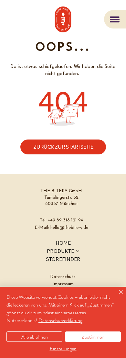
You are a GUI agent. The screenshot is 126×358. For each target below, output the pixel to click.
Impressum (63, 284)
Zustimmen (93, 337)
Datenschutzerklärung (60, 320)
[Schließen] (117, 296)
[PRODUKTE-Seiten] (77, 251)
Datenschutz (63, 276)
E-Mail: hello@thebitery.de (61, 227)
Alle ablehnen (34, 337)
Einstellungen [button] (63, 348)
